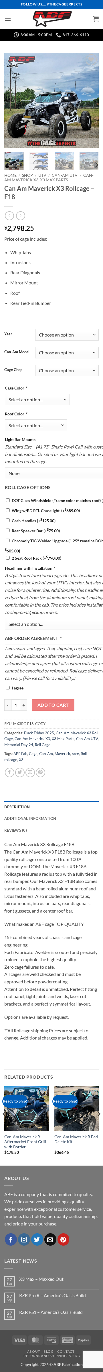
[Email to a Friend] (30, 772)
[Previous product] (20, 215)
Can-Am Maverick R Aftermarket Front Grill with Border (25, 1142)
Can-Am (46, 753)
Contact (65, 1351)
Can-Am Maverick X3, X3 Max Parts (49, 177)
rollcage (10, 759)
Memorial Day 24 (18, 744)
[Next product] (9, 215)
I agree (17, 687)
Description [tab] (17, 807)
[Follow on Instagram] (24, 1239)
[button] (7, 19)
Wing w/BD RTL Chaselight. (46, 510)
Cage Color (16, 387)
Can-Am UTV (65, 175)
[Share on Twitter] (20, 772)
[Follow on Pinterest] (64, 1239)
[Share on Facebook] (9, 772)
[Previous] (13, 100)
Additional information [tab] (30, 818)
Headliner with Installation (30, 568)
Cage (33, 753)
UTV (42, 175)
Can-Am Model (16, 352)
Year (8, 334)
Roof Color (16, 413)
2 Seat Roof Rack (36, 558)
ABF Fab (20, 753)
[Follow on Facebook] (11, 1239)
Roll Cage (42, 744)
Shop (27, 175)
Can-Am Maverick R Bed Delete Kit (76, 1139)
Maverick (62, 753)
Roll (84, 753)
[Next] (89, 100)
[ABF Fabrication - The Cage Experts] (52, 19)
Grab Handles (34, 520)
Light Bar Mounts (20, 439)
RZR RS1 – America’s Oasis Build (51, 1312)
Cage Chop (13, 370)
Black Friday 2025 (39, 733)
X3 (21, 759)
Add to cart (53, 705)
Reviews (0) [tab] (15, 830)
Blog (48, 1351)
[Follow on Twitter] (37, 1239)
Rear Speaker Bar (36, 530)
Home (10, 175)
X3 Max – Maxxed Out (41, 1279)
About (33, 1351)
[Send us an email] (50, 1239)
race (75, 753)
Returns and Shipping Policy (52, 1356)
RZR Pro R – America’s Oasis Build (52, 1295)
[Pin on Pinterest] (40, 772)
